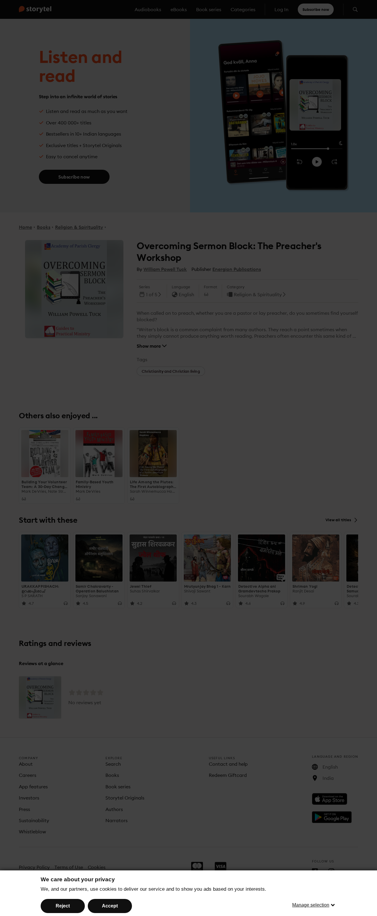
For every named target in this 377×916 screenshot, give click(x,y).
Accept (110, 905)
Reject (63, 905)
